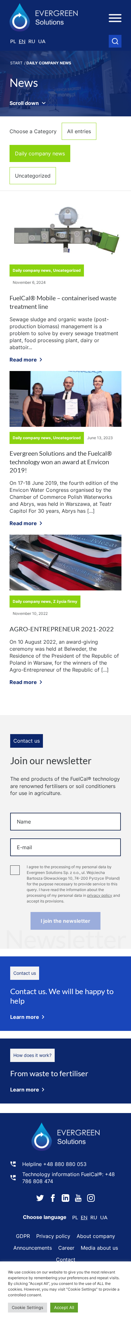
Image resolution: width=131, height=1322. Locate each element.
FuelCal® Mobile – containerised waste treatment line (63, 302)
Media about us (99, 1248)
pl (13, 41)
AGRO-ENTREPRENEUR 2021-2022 (62, 629)
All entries (79, 131)
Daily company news (40, 153)
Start (16, 63)
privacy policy (99, 895)
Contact (65, 1259)
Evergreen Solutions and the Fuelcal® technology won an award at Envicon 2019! (61, 461)
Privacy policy (53, 1236)
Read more (23, 359)
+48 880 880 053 (64, 1164)
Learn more (24, 1017)
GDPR (23, 1236)
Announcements (32, 1248)
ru (31, 41)
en (22, 41)
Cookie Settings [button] (27, 1307)
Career (66, 1248)
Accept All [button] (64, 1307)
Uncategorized (33, 176)
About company (96, 1236)
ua (41, 41)
